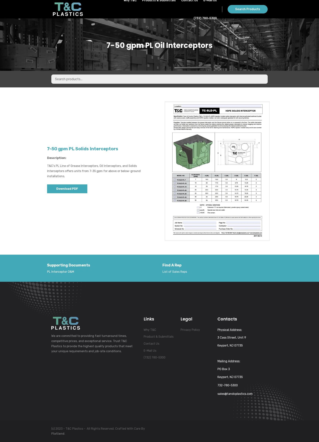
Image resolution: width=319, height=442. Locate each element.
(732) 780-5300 (205, 18)
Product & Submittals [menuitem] (159, 336)
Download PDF (67, 188)
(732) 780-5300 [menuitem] (154, 357)
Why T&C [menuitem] (150, 330)
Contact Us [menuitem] (151, 343)
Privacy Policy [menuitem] (190, 330)
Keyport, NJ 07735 (230, 345)
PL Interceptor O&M (60, 271)
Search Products (247, 9)
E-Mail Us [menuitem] (150, 350)
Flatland (57, 433)
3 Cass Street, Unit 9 (231, 337)
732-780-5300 (227, 385)
